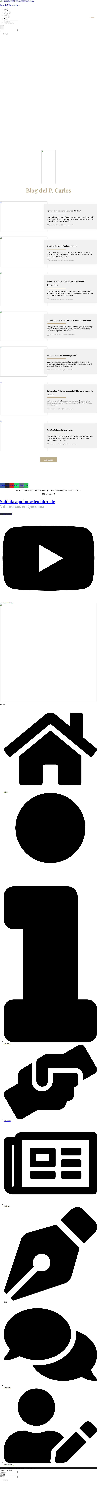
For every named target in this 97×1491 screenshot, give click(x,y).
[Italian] (94, 1)
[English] (92, 1)
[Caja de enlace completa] (48, 217)
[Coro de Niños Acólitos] (17, 1)
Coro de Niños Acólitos (9, 5)
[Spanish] (96, 1)
